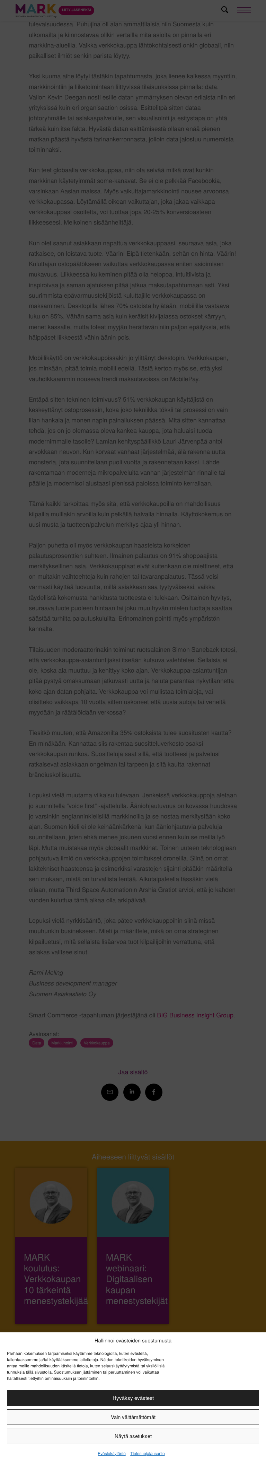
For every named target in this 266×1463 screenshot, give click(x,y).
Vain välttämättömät (133, 1416)
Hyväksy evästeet (133, 1397)
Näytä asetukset (133, 1435)
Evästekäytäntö (111, 1453)
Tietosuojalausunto (147, 1453)
